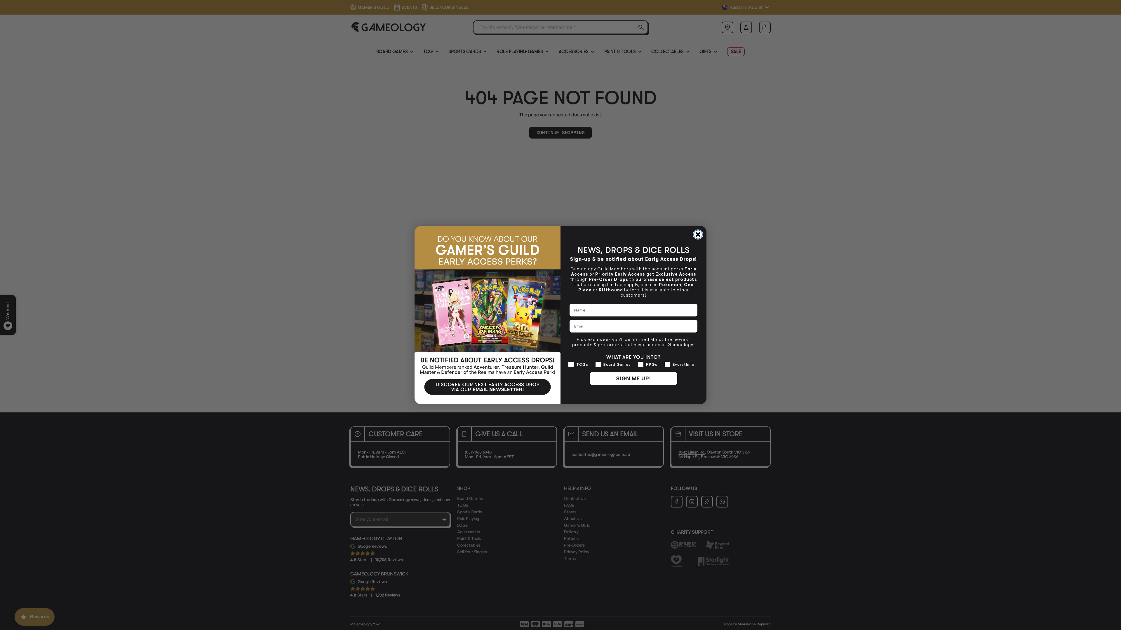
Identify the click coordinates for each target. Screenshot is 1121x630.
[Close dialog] (698, 234)
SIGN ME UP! (633, 378)
